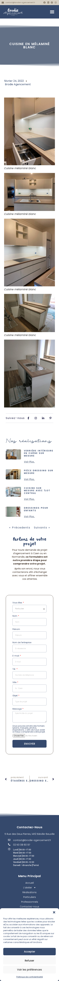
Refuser (29, 960)
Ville (14, 682)
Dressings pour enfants (36, 509)
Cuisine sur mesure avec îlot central (37, 490)
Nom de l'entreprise (21, 643)
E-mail (16, 656)
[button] (54, 912)
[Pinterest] (52, 2)
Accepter (29, 951)
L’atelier (27, 887)
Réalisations (29, 892)
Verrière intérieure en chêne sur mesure (38, 453)
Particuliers (29, 897)
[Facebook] (44, 2)
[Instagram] (55, 2)
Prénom (16, 629)
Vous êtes (17, 603)
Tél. (14, 669)
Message (17, 709)
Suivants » (42, 527)
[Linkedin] (48, 2)
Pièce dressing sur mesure (38, 472)
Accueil (29, 882)
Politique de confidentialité (29, 976)
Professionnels (29, 901)
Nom (15, 616)
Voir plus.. (29, 461)
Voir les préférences (29, 969)
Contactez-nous (29, 906)
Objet (15, 696)
